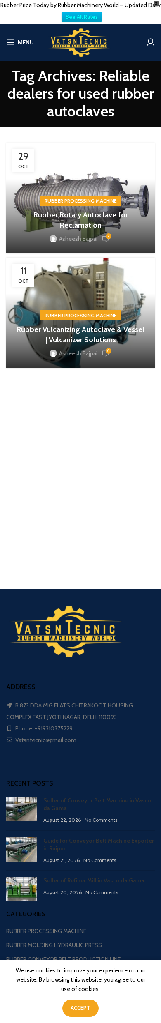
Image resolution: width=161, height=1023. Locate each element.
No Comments (101, 820)
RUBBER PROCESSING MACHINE (80, 201)
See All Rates (82, 17)
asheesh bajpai (78, 238)
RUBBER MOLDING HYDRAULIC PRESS (54, 945)
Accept (80, 1008)
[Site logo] (80, 41)
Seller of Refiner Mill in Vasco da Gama (93, 880)
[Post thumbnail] (21, 810)
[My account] (150, 42)
